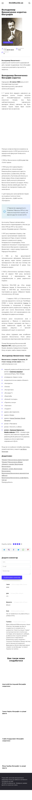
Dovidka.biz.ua (16, 3)
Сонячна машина (16, 371)
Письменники (8, 42)
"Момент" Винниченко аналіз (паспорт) (15, 460)
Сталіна (25, 303)
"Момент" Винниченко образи (12, 462)
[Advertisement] (16, 129)
